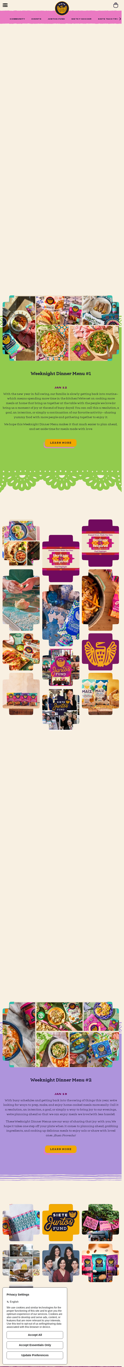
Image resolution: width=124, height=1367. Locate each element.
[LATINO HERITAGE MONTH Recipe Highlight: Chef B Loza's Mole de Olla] (60, 543)
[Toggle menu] (5, 5)
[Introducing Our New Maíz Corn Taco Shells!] (21, 651)
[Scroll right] (120, 18)
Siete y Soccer (81, 19)
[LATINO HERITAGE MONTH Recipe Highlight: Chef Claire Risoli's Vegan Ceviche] (100, 543)
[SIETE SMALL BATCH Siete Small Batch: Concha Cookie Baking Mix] (21, 600)
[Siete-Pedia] (100, 651)
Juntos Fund (56, 19)
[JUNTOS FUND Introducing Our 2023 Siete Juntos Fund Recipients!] (60, 694)
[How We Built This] (60, 1263)
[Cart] (116, 5)
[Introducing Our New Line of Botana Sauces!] (21, 1222)
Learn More (61, 442)
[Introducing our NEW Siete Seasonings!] (21, 694)
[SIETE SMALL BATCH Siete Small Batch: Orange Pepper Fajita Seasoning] (100, 600)
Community (17, 19)
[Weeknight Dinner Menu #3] (21, 543)
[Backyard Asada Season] (100, 1222)
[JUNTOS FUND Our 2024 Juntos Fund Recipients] (60, 651)
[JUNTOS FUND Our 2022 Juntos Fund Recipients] (60, 1222)
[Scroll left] (3, 18)
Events (36, 19)
